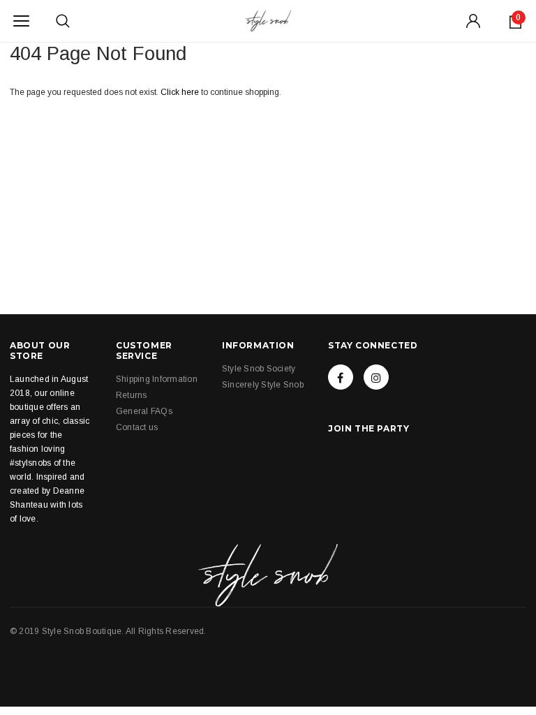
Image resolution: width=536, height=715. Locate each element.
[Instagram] (376, 377)
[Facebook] (340, 377)
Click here (181, 92)
